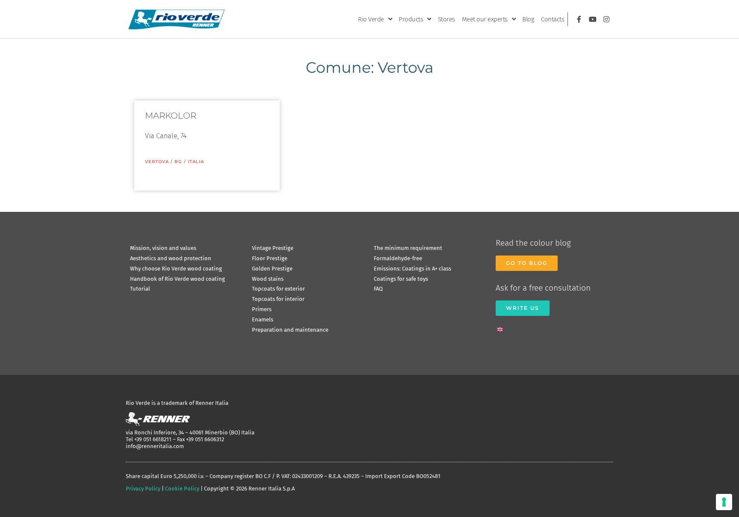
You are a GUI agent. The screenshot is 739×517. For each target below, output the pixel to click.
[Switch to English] (502, 327)
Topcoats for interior (278, 299)
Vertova (157, 161)
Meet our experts (485, 19)
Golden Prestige (272, 268)
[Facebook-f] (579, 19)
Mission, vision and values (163, 248)
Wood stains (268, 279)
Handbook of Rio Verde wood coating (177, 279)
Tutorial (140, 288)
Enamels (262, 319)
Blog (528, 19)
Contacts (552, 19)
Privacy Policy (143, 488)
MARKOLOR (170, 115)
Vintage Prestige (272, 248)
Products (411, 19)
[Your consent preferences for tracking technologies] (724, 502)
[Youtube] (593, 19)
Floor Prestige (269, 258)
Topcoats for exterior (278, 288)
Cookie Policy (182, 488)
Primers (262, 309)
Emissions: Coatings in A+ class (412, 268)
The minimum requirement (408, 248)
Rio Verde (371, 19)
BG (178, 161)
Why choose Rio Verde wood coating (176, 268)
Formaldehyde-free (398, 258)
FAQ (378, 288)
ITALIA (196, 161)
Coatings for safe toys (401, 279)
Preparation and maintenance (290, 330)
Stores (446, 19)
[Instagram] (606, 19)
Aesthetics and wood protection (170, 258)
